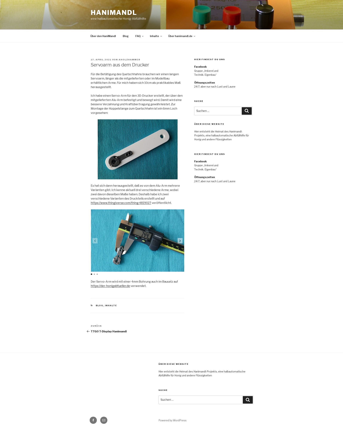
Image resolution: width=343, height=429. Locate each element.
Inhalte (154, 36)
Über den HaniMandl (103, 36)
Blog (126, 36)
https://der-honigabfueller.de (110, 286)
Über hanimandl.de (180, 36)
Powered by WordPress (172, 420)
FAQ (138, 36)
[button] (180, 240)
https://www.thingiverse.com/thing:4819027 (121, 203)
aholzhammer (129, 59)
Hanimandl (114, 12)
